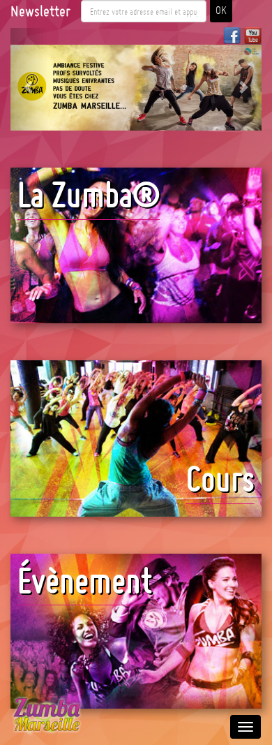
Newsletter (40, 11)
